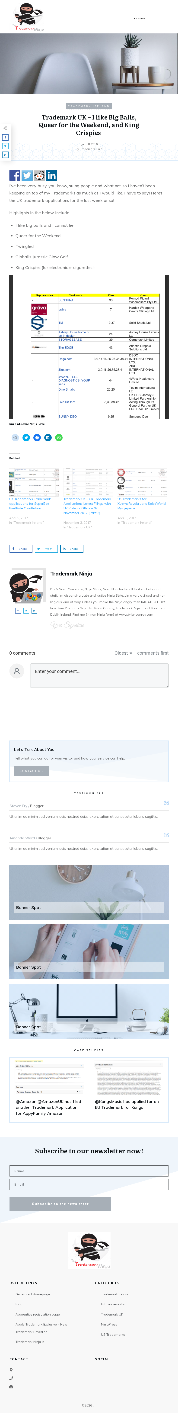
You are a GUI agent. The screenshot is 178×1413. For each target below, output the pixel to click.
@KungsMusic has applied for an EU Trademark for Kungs (128, 1090)
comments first (153, 653)
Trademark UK (112, 1314)
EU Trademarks (113, 1304)
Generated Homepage (33, 1294)
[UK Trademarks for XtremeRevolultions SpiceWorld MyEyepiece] (142, 482)
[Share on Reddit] (39, 175)
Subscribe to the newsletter (60, 1204)
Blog (19, 1304)
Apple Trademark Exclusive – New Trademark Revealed (41, 1328)
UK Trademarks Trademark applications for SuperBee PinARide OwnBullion (30, 503)
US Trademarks (113, 1334)
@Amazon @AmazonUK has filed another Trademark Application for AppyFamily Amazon (49, 1090)
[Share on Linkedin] (51, 175)
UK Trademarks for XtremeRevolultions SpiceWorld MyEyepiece (142, 503)
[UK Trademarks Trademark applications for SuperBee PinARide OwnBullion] (34, 482)
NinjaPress (109, 1324)
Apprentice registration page (38, 1314)
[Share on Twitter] (27, 175)
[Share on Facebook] (14, 175)
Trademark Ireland (89, 106)
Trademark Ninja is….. (32, 1342)
